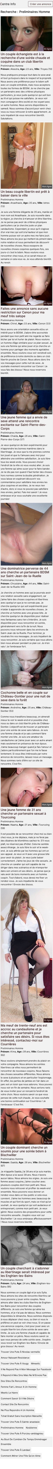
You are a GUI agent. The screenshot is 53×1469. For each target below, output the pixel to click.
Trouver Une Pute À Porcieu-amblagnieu (22, 1433)
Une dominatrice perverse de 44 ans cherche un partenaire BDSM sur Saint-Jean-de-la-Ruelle (25, 572)
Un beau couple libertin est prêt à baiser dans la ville (25, 193)
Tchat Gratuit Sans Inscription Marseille (21, 1416)
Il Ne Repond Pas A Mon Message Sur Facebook (26, 1369)
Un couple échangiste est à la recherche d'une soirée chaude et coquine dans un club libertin (25, 57)
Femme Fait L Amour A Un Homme (19, 1386)
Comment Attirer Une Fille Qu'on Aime (20, 1455)
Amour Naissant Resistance (15, 1357)
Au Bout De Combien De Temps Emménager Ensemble (24, 1442)
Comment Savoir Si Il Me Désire (17, 1398)
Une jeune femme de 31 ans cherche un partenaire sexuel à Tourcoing (23, 813)
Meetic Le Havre (9, 1392)
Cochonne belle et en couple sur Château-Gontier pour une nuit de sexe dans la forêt (25, 696)
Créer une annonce (40, 4)
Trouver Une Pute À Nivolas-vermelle (20, 1351)
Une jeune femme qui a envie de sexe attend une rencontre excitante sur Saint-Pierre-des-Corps (24, 422)
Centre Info (8, 4)
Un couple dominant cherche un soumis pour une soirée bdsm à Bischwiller (24, 1151)
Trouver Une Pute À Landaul (15, 1450)
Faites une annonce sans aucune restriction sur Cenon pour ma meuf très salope (24, 312)
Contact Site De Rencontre (15, 1404)
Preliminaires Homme (12, 1427)
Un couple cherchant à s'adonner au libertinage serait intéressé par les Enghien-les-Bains (25, 1272)
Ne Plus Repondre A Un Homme (17, 1410)
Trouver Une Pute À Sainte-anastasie (20, 1421)
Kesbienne (31, 1427)
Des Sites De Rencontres (14, 1381)
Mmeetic (35, 1363)
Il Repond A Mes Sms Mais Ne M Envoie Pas (24, 1375)
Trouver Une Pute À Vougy (15, 1363)
